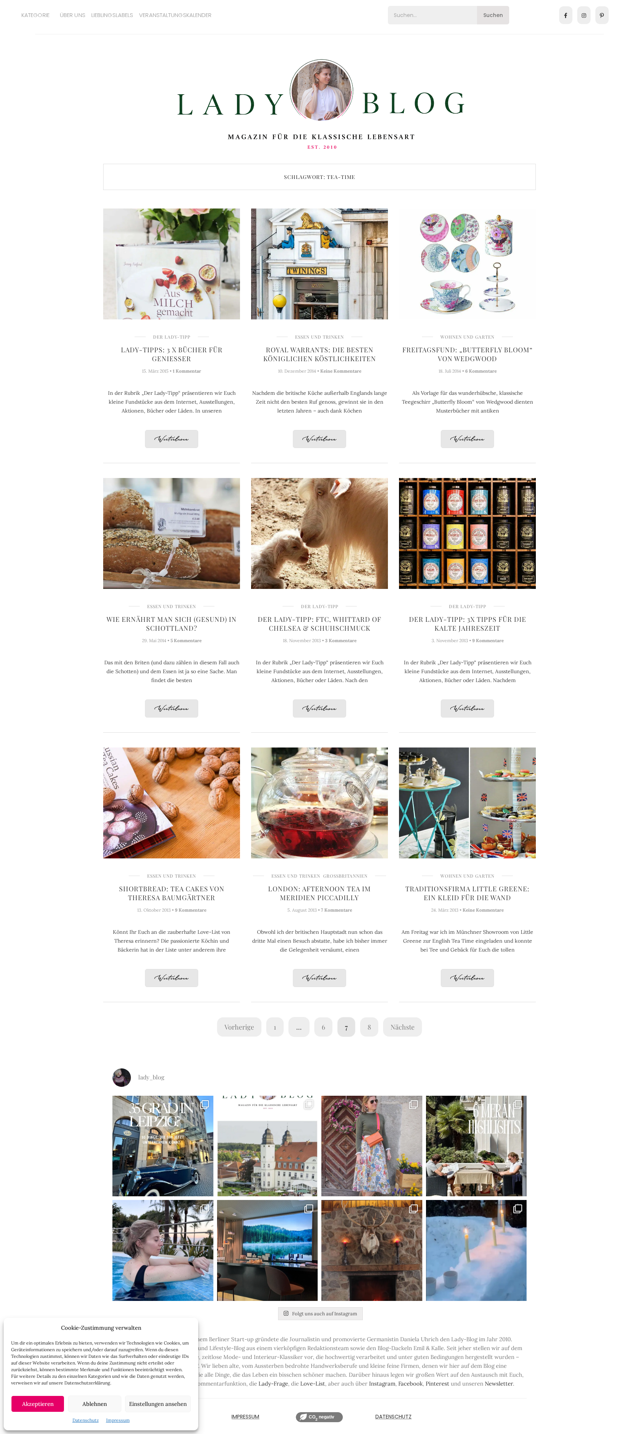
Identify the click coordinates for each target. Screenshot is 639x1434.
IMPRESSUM (245, 1416)
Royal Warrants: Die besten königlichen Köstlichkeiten (319, 354)
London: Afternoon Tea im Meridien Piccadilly (319, 893)
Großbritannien (345, 876)
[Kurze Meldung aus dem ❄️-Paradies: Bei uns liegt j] (476, 1250)
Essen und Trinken (319, 337)
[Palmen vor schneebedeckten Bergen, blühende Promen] (476, 1146)
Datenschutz (85, 1420)
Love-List (312, 1383)
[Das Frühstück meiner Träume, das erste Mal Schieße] (371, 1250)
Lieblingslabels (112, 15)
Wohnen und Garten (467, 337)
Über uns (72, 15)
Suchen (493, 15)
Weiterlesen (172, 439)
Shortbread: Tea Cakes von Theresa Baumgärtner (171, 893)
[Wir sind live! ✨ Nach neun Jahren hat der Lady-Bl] (267, 1146)
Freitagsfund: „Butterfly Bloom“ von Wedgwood (467, 354)
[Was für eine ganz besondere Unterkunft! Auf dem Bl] (371, 1146)
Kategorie (35, 15)
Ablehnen (94, 1403)
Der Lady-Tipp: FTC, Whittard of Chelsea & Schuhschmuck (319, 624)
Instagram (382, 1383)
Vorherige (239, 1027)
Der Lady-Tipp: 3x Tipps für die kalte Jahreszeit (467, 624)
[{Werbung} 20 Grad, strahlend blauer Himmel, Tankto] (162, 1250)
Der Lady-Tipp (171, 337)
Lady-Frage (273, 1383)
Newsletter (499, 1383)
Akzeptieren (38, 1403)
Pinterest (437, 1383)
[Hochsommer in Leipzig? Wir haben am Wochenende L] (162, 1146)
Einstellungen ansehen (158, 1403)
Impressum (118, 1420)
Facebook (410, 1383)
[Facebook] (565, 15)
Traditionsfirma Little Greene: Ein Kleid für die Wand (467, 893)
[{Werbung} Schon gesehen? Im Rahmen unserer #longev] (267, 1250)
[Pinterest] (602, 15)
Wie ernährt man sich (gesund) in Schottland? (171, 624)
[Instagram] (584, 15)
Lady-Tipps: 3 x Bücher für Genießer (172, 354)
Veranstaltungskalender (175, 15)
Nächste (402, 1027)
